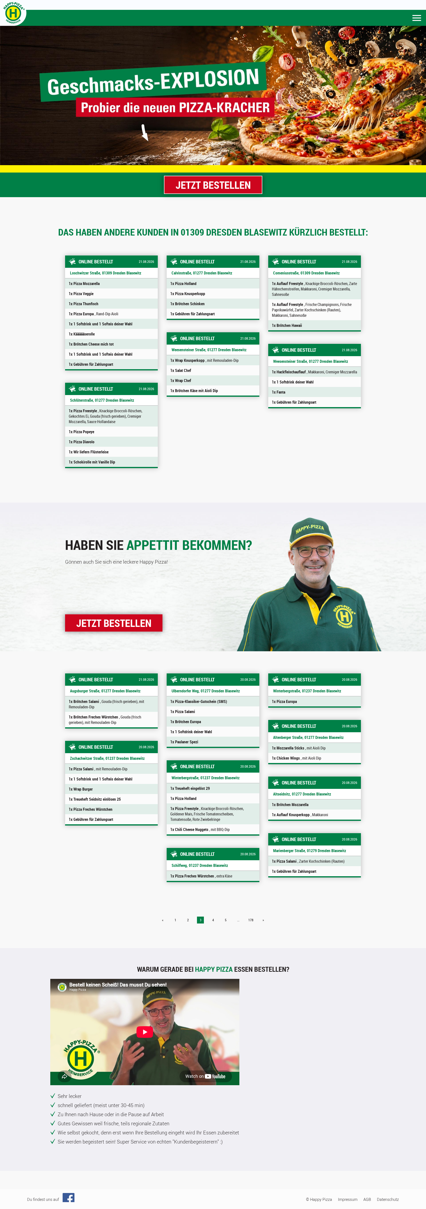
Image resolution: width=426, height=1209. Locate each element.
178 (250, 920)
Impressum (347, 1199)
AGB (367, 1199)
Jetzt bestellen (213, 185)
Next (420, 95)
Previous (6, 95)
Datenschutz (388, 1199)
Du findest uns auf (43, 1199)
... (238, 920)
